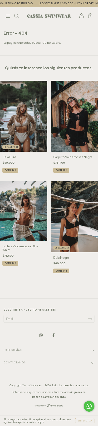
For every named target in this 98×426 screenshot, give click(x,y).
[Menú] (7, 16)
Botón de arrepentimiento (49, 396)
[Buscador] (16, 16)
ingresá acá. (78, 392)
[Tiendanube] (49, 406)
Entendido (85, 421)
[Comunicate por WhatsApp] (89, 406)
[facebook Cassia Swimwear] (53, 335)
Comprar (10, 170)
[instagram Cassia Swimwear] (41, 335)
